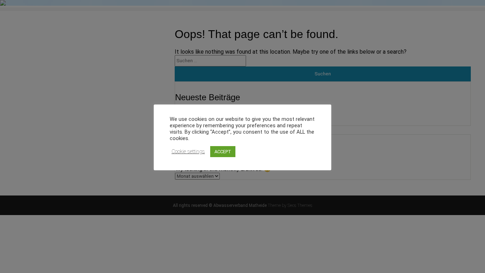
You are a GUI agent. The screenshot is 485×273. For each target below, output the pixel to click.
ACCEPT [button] (222, 151)
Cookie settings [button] (188, 151)
